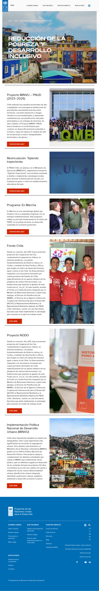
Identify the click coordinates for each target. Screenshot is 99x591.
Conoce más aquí (16, 144)
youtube (86, 562)
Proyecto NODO (18, 335)
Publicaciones (50, 532)
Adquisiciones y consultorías (13, 560)
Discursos (49, 536)
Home (10, 21)
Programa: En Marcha (21, 205)
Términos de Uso (85, 557)
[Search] (89, 532)
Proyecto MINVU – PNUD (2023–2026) (24, 97)
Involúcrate (79, 5)
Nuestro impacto (64, 5)
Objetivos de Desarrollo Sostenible (35, 530)
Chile (12, 5)
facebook (77, 562)
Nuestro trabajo (32, 535)
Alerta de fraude (85, 553)
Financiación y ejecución (13, 537)
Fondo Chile (15, 245)
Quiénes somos (32, 5)
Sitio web (13, 321)
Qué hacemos (48, 5)
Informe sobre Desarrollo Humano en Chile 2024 (34, 540)
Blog (47, 540)
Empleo (10, 565)
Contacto (11, 569)
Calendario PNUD (52, 547)
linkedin (90, 562)
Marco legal (12, 542)
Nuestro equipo (13, 532)
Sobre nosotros (13, 529)
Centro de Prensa (52, 529)
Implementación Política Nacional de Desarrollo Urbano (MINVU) (23, 428)
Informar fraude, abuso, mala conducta (78, 545)
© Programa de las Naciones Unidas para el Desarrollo (26, 580)
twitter (81, 562)
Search (93, 5)
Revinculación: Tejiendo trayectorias (23, 160)
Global (89, 5)
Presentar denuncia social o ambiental (78, 549)
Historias (49, 544)
